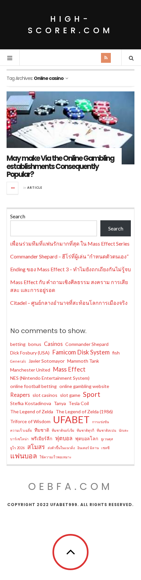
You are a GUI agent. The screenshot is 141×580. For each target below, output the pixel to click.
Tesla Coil (79, 403)
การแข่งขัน (100, 422)
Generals (18, 361)
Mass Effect (69, 369)
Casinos (53, 344)
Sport (91, 394)
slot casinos (44, 395)
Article (34, 187)
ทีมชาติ (41, 430)
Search (17, 216)
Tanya (60, 403)
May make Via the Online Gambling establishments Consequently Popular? (60, 166)
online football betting (33, 386)
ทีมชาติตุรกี (85, 430)
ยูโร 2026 (17, 448)
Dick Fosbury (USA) (30, 352)
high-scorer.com (70, 24)
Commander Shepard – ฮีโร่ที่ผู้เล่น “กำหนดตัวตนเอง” (69, 256)
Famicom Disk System (81, 352)
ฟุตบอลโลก (86, 438)
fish (116, 352)
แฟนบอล (23, 456)
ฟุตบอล (63, 438)
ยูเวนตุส (107, 439)
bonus (34, 344)
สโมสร (36, 446)
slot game (70, 395)
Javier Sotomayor (47, 361)
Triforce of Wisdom (30, 421)
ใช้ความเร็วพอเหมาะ (55, 457)
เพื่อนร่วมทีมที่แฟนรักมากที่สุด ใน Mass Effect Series (70, 243)
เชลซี (105, 448)
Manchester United (30, 370)
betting (18, 344)
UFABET (71, 419)
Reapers (20, 395)
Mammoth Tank (83, 361)
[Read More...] (13, 188)
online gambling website (84, 386)
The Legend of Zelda (31, 411)
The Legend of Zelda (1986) (84, 411)
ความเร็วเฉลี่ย (21, 430)
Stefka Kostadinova (30, 403)
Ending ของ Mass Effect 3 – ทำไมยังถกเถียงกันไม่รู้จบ (70, 269)
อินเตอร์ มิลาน (88, 448)
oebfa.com (70, 486)
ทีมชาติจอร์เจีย (63, 430)
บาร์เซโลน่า (19, 439)
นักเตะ (124, 430)
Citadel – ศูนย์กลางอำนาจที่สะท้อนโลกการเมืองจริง (69, 303)
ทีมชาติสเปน (106, 430)
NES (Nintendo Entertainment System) (50, 378)
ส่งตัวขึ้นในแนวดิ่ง (61, 448)
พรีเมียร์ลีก (41, 438)
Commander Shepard (87, 344)
